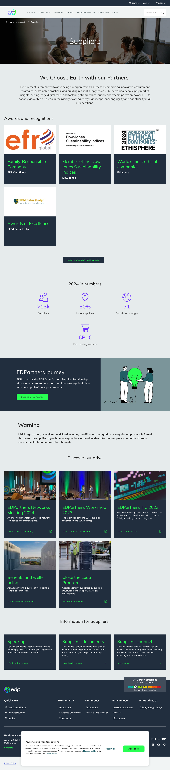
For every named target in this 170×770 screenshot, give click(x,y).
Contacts (8, 747)
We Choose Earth (17, 707)
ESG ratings (119, 718)
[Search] (162, 12)
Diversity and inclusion (97, 712)
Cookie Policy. (51, 753)
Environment (92, 707)
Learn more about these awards (83, 260)
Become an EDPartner (32, 397)
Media (11, 718)
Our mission (65, 707)
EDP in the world (139, 3)
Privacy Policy (10, 763)
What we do (65, 718)
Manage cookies (89, 751)
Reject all (110, 748)
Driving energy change (151, 707)
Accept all (133, 748)
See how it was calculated (145, 690)
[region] (85, 748)
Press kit (117, 712)
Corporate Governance (70, 712)
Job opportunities (16, 712)
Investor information (123, 707)
